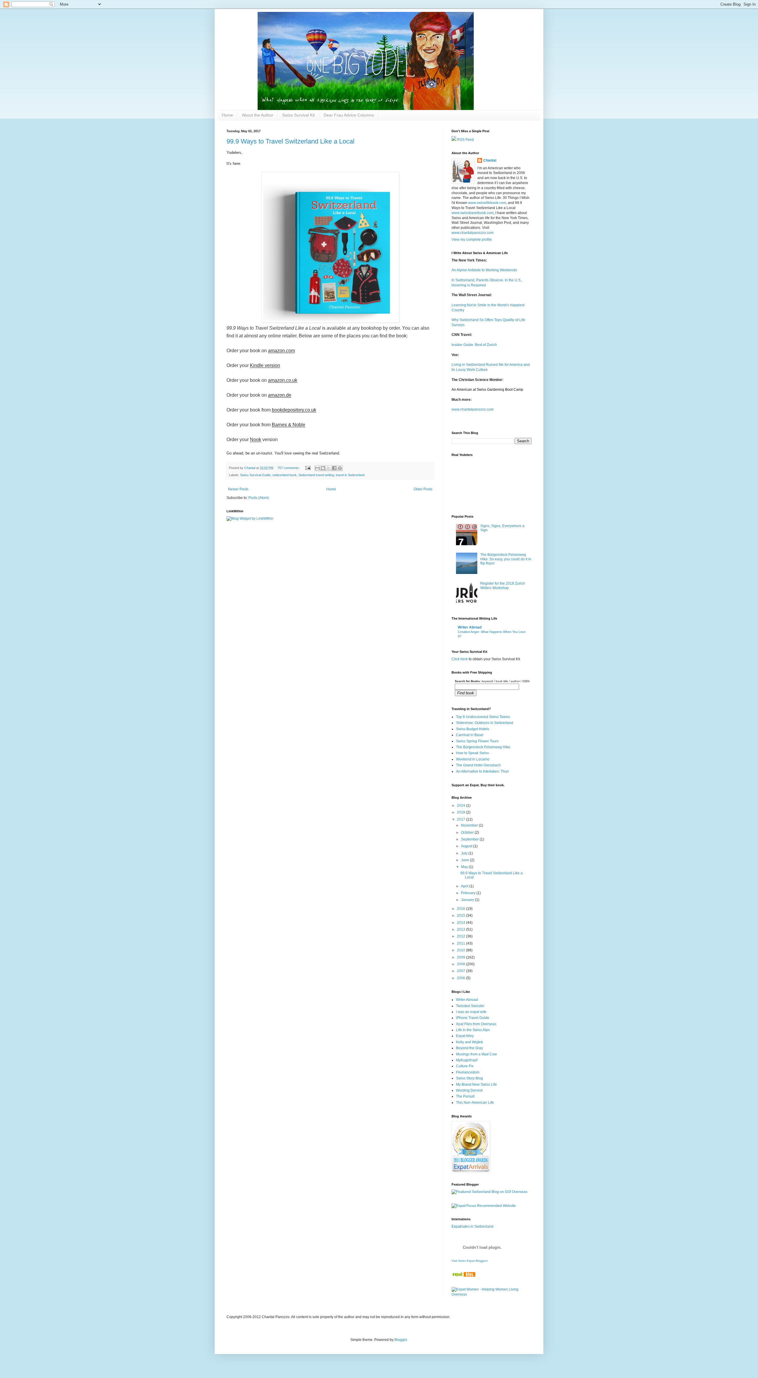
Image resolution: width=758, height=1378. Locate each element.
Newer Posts (238, 489)
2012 (461, 936)
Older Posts (423, 489)
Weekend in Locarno (472, 759)
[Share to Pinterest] (340, 468)
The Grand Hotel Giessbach (478, 765)
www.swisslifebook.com (487, 203)
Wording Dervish (469, 1090)
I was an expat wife (471, 1012)
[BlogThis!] (323, 468)
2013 (461, 929)
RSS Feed (465, 140)
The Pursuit (465, 1096)
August (467, 846)
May (465, 867)
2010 (461, 950)
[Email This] (317, 468)
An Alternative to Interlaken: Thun (482, 771)
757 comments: (289, 468)
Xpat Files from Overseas (476, 1024)
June (465, 860)
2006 (461, 978)
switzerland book (284, 475)
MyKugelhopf (466, 1060)
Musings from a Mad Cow (476, 1054)
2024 (461, 805)
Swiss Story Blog (469, 1078)
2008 (461, 964)
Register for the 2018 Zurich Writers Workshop (502, 585)
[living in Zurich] (463, 1275)
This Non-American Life (475, 1103)
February (468, 893)
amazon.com (281, 350)
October (468, 832)
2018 (461, 812)
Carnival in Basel (470, 735)
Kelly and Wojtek (469, 1042)
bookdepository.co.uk (294, 409)
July (464, 853)
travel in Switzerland (350, 475)
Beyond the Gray (469, 1048)
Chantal (489, 160)
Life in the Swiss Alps (473, 1030)
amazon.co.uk (282, 380)
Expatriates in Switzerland (472, 1226)
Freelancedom (467, 1072)
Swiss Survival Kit (298, 115)
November (470, 825)
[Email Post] (307, 468)
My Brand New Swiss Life (476, 1084)
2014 (461, 923)
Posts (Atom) (258, 498)
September (470, 839)
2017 (461, 819)
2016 (461, 909)
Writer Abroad (469, 627)
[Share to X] (329, 468)
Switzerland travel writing (316, 475)
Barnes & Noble (288, 424)
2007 (461, 971)
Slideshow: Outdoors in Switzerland (484, 723)
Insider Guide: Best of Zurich (474, 345)
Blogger (400, 1340)
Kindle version (265, 365)
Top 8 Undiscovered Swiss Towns (483, 717)
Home (227, 115)
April (465, 886)
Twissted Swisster (470, 1006)
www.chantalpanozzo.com (473, 233)
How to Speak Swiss (472, 753)
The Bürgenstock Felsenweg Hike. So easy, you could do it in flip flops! (505, 559)
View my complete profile (472, 239)
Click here (460, 659)
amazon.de (279, 395)
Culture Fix (464, 1066)
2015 (461, 915)
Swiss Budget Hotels (472, 729)
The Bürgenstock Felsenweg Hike (483, 747)
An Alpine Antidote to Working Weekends (484, 270)
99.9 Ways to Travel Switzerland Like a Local (290, 141)
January (468, 900)
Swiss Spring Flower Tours (477, 741)
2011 (461, 943)
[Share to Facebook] (334, 468)
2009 (461, 957)
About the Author (257, 115)
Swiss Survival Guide (255, 475)
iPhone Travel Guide (472, 1018)
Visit (470, 1260)
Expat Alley (465, 1036)
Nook (255, 439)
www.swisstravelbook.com (473, 213)
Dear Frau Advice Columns (349, 115)
